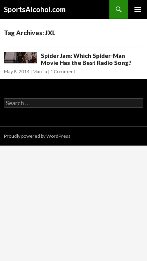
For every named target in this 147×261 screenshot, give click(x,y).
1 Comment (62, 71)
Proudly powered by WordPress (37, 136)
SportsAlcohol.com (34, 9)
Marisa (40, 71)
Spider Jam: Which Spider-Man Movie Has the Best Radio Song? (86, 59)
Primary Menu (137, 9)
